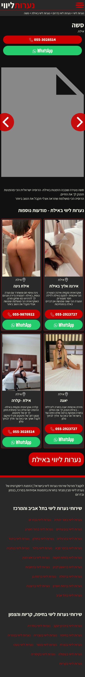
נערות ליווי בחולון (43, 538)
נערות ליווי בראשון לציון (67, 567)
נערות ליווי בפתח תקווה (67, 557)
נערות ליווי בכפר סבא (68, 548)
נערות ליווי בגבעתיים (69, 529)
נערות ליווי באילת (56, 459)
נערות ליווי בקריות (70, 663)
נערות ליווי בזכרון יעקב (67, 626)
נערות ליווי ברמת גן (44, 576)
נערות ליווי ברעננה (38, 586)
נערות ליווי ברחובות (37, 567)
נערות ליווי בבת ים (40, 520)
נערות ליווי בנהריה (19, 635)
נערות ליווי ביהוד (18, 538)
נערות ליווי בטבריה (45, 635)
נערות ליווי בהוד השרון (39, 529)
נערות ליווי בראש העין (36, 557)
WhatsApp (45, 50)
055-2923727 (66, 314)
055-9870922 (23, 314)
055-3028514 (45, 39)
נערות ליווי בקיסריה (43, 654)
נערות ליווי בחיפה (71, 635)
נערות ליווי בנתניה (18, 548)
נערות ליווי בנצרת (71, 644)
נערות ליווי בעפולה (70, 654)
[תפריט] (80, 5)
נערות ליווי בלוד (42, 548)
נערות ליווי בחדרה (39, 626)
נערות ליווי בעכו (23, 644)
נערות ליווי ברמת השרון (67, 586)
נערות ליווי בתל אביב (69, 595)
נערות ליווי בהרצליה (69, 538)
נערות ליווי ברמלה (70, 576)
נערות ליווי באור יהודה (68, 520)
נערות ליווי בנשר (46, 644)
